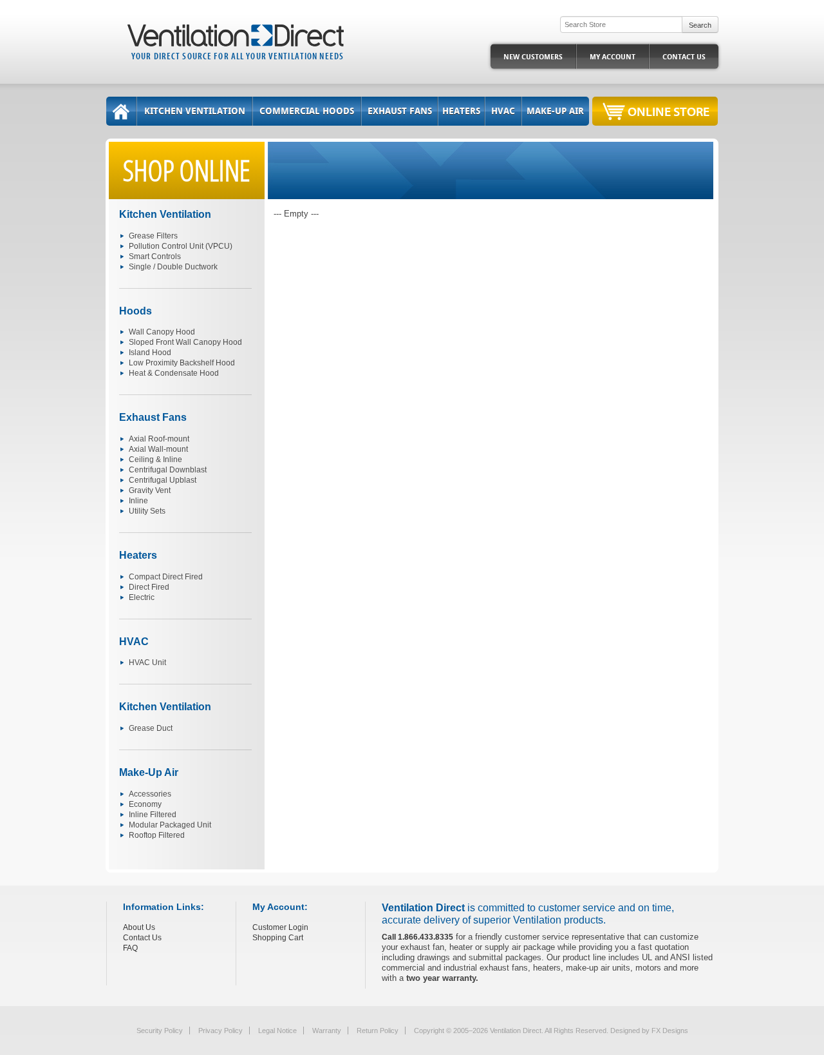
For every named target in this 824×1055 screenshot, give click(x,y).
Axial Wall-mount (158, 449)
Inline (138, 500)
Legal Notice (277, 1030)
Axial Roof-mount (159, 438)
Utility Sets (147, 511)
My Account (612, 57)
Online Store (668, 111)
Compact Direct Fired (166, 576)
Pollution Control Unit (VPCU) (180, 246)
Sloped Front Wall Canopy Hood (185, 342)
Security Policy (159, 1030)
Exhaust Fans (400, 111)
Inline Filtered (152, 814)
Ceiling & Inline (155, 459)
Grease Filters (153, 235)
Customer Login (280, 927)
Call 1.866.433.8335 (417, 937)
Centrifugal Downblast (168, 469)
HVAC (503, 111)
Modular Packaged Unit (170, 824)
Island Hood (150, 352)
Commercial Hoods (306, 111)
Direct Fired (149, 587)
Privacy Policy (220, 1030)
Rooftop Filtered (157, 835)
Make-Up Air (555, 111)
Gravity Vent (150, 490)
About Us (139, 927)
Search (700, 25)
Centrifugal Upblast (162, 480)
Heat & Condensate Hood (174, 373)
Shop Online (186, 170)
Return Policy (377, 1030)
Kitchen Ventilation (194, 111)
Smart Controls (155, 256)
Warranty (326, 1030)
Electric (141, 597)
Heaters (461, 111)
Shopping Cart (277, 937)
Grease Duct (151, 728)
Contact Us (684, 57)
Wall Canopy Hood (162, 331)
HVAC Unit (147, 662)
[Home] (121, 111)
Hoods (135, 310)
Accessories (150, 794)
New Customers (533, 57)
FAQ (130, 948)
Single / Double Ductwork (173, 266)
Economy (145, 804)
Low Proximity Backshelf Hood (182, 362)
